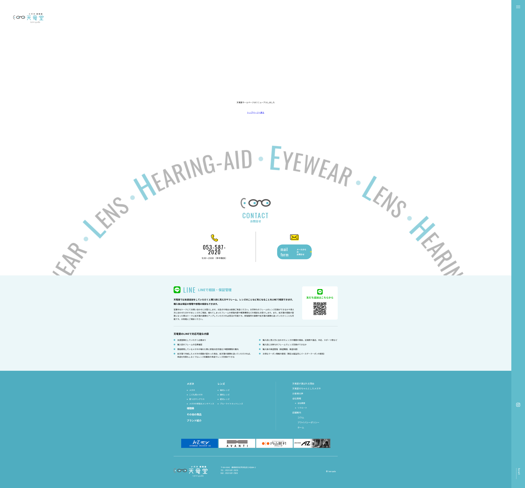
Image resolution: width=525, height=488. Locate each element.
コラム (301, 417)
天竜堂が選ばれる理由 (303, 383)
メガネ (192, 390)
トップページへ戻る (255, 112)
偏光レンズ (225, 390)
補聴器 (190, 408)
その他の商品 (194, 414)
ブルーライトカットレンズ (231, 403)
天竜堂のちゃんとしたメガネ (306, 388)
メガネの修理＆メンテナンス (201, 403)
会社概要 (301, 403)
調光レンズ (225, 394)
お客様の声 (297, 393)
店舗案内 (296, 412)
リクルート (302, 407)
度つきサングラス (197, 399)
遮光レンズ (225, 399)
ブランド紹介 (194, 420)
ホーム (301, 427)
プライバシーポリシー (308, 422)
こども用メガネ (196, 394)
